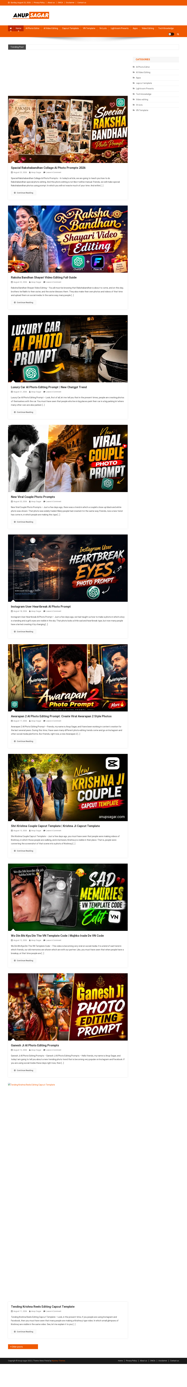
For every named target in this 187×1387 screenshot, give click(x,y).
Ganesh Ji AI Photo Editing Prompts (35, 1045)
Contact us (81, 3)
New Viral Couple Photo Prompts (33, 497)
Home (18, 28)
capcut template (70, 28)
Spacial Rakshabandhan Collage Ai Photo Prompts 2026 (48, 168)
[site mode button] (171, 34)
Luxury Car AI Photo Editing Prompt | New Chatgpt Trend (49, 387)
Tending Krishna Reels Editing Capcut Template (43, 1306)
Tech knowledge (166, 28)
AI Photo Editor (32, 28)
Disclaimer (70, 3)
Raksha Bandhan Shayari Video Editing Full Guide (44, 277)
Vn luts (103, 28)
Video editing (148, 28)
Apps (135, 28)
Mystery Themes (58, 1361)
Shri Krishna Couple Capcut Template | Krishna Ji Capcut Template (55, 826)
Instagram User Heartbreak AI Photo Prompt (41, 606)
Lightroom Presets (120, 28)
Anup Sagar (36, 172)
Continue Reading (25, 193)
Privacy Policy (39, 3)
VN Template (89, 28)
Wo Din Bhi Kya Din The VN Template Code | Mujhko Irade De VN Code (57, 935)
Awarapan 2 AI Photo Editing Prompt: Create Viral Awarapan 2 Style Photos (61, 716)
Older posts (17, 1347)
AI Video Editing (51, 28)
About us (51, 3)
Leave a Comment (53, 172)
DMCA (60, 3)
